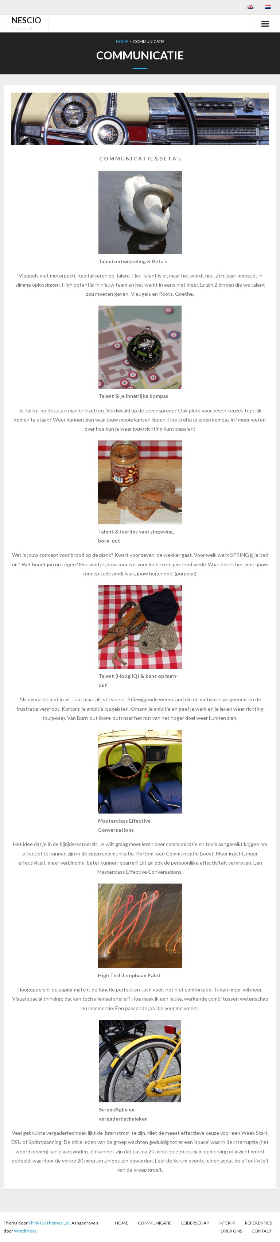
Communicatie (155, 1223)
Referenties (258, 1223)
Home (122, 41)
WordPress (25, 1231)
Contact (262, 1231)
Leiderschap (195, 1223)
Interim (227, 1223)
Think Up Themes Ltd (49, 1223)
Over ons (231, 1231)
